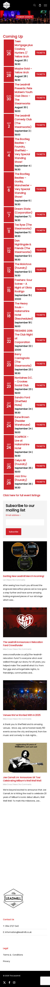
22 (9, 341)
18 (9, 316)
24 (9, 406)
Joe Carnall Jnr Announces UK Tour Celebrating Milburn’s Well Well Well (22, 779)
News (9, 580)
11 (9, 231)
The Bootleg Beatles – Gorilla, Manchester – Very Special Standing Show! (23, 185)
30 (9, 99)
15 (9, 290)
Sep (9, 123)
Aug (8, 50)
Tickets (40, 52)
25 (9, 53)
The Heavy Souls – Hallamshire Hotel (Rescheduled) (24, 311)
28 (9, 75)
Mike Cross (7, 649)
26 (9, 483)
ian (4, 580)
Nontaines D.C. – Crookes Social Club (23, 381)
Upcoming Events (25, 17)
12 (8, 251)
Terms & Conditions (13, 954)
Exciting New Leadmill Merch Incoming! (23, 576)
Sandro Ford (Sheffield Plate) (22, 401)
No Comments (19, 580)
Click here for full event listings (21, 495)
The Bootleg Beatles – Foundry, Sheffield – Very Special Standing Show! (22, 150)
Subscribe (13, 531)
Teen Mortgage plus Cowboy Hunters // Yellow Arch (24, 49)
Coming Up (13, 36)
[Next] (48, 15)
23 (9, 364)
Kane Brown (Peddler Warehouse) (22, 420)
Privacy (6, 961)
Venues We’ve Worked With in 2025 (22, 715)
